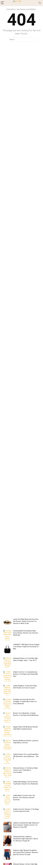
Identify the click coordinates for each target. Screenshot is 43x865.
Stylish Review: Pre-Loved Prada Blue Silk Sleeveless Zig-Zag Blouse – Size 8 (26, 756)
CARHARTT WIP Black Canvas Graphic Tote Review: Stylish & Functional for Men (26, 647)
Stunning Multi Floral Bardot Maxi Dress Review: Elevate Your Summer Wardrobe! (25, 633)
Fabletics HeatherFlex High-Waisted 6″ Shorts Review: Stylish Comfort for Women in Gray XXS (26, 825)
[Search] (39, 3)
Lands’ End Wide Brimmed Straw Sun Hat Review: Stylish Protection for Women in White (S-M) (25, 621)
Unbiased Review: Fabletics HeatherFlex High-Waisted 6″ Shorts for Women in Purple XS (25, 839)
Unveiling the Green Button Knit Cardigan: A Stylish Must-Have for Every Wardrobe (25, 701)
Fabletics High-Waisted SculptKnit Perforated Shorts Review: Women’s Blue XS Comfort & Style (25, 852)
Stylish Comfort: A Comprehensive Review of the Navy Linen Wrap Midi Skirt (25, 674)
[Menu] (2, 3)
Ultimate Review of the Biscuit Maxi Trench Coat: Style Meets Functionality (25, 770)
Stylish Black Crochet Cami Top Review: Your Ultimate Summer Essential (24, 798)
